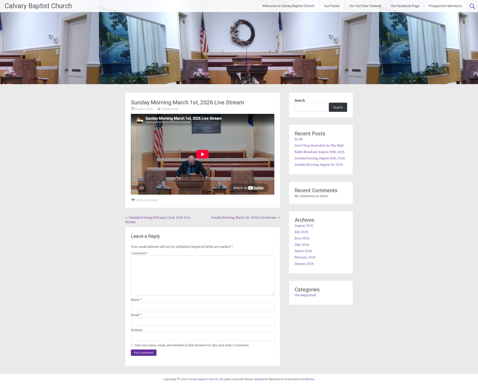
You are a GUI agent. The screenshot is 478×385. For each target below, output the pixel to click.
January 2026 (304, 264)
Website (136, 330)
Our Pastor (332, 6)
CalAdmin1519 (170, 109)
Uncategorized (305, 295)
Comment (139, 253)
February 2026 (305, 257)
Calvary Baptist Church (38, 6)
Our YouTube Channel (365, 6)
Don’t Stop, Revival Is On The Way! (319, 145)
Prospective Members (445, 6)
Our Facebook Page (405, 6)
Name (136, 300)
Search (300, 100)
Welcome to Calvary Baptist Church (288, 6)
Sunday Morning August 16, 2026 (319, 164)
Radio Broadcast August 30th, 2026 (320, 152)
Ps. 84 (299, 139)
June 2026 (302, 238)
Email (136, 315)
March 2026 (303, 251)
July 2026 (301, 232)
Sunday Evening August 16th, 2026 (320, 158)
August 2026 (304, 225)
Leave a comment (146, 200)
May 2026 (302, 244)
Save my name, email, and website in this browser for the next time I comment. (192, 345)
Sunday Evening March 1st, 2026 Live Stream (245, 217)
